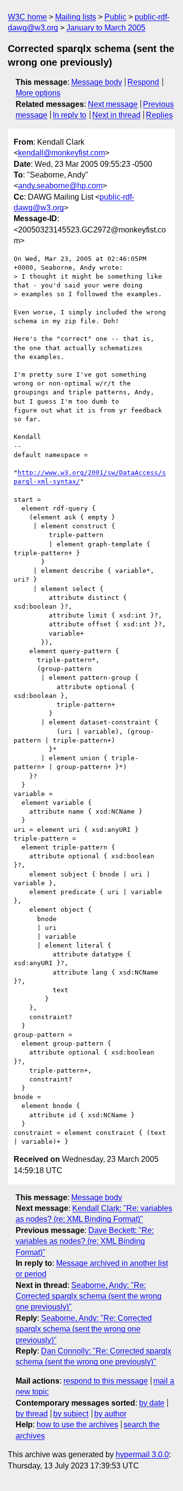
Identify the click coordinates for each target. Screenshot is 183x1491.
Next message (113, 104)
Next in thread (116, 115)
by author (110, 1414)
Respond (143, 82)
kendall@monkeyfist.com (61, 153)
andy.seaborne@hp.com (60, 185)
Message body (96, 82)
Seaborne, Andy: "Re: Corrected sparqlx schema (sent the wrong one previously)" (89, 1296)
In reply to (69, 115)
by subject (70, 1414)
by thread (32, 1414)
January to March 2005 (105, 28)
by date (151, 1403)
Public (115, 17)
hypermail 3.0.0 (142, 1454)
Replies (159, 115)
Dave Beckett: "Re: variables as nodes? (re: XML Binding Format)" (85, 1241)
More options (38, 93)
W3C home (27, 17)
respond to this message (105, 1381)
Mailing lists (75, 17)
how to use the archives (77, 1424)
